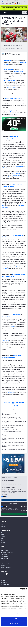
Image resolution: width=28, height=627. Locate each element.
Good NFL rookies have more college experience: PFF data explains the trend (11, 418)
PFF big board (10, 111)
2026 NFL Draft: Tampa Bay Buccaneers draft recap (12, 446)
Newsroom (3, 526)
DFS (2, 538)
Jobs (2, 524)
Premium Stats (4, 556)
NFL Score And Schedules (7, 552)
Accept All (14, 618)
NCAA (2, 3)
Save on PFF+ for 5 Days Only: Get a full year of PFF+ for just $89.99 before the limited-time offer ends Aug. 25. (14, 8)
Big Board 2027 (4, 565)
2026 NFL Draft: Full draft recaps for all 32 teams (12, 435)
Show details (20, 614)
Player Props (4, 548)
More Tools (13, 500)
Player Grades (4, 554)
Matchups (3, 560)
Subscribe (3, 580)
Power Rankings (4, 558)
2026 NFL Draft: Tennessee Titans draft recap (15, 442)
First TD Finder (4, 550)
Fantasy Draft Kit (5, 562)
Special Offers (4, 582)
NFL (2, 1)
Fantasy (3, 536)
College (2, 540)
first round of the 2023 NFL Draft (12, 98)
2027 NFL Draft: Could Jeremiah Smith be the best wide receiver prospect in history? (13, 430)
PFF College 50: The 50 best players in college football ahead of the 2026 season (14, 422)
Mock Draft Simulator (6, 567)
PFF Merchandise (5, 584)
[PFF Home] (5, 12)
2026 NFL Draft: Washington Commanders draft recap (13, 439)
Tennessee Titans (18, 71)
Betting (2, 534)
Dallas (12, 326)
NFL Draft (3, 542)
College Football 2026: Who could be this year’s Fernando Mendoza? (12, 426)
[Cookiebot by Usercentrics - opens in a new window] (20, 589)
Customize (13, 623)
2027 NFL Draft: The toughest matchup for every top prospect (13, 414)
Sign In (25, 12)
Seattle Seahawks (11, 87)
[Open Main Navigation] (2, 12)
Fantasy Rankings (5, 563)
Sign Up (14, 514)
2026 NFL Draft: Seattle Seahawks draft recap (15, 449)
